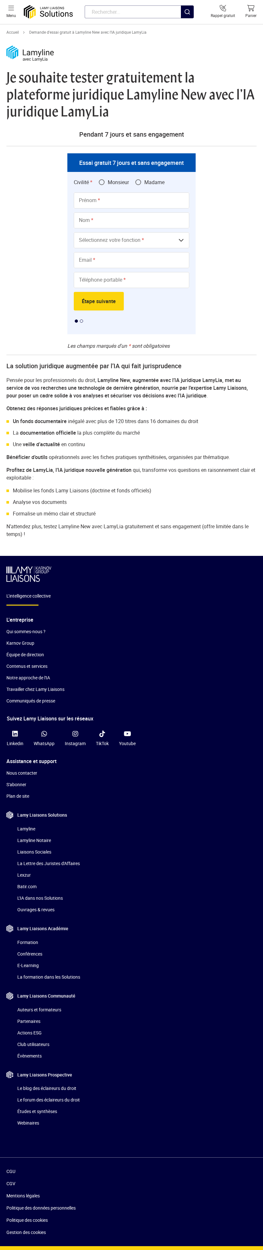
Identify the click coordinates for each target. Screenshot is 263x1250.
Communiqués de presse (30, 701)
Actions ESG (29, 1033)
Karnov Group (20, 643)
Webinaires (28, 1123)
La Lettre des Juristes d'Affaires (48, 863)
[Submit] (187, 24)
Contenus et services (26, 666)
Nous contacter (21, 773)
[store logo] (48, 12)
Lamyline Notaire (34, 840)
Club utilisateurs (33, 1044)
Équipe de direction (25, 654)
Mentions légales (23, 1196)
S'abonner (16, 784)
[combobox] (139, 11)
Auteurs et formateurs (39, 1010)
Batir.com (27, 886)
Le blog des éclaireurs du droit (46, 1088)
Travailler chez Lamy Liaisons (35, 689)
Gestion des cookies (26, 1232)
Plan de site (17, 796)
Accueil (12, 32)
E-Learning (28, 965)
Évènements (29, 1056)
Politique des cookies (27, 1220)
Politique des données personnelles (41, 1208)
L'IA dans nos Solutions (40, 898)
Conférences (29, 954)
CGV (10, 1183)
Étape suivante (99, 301)
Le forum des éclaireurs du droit (48, 1100)
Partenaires (28, 1021)
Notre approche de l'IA (28, 678)
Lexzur (24, 875)
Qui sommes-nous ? (26, 631)
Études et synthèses (37, 1111)
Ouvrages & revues (36, 909)
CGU (10, 1171)
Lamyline (26, 829)
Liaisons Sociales (34, 852)
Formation (27, 942)
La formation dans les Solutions (48, 977)
